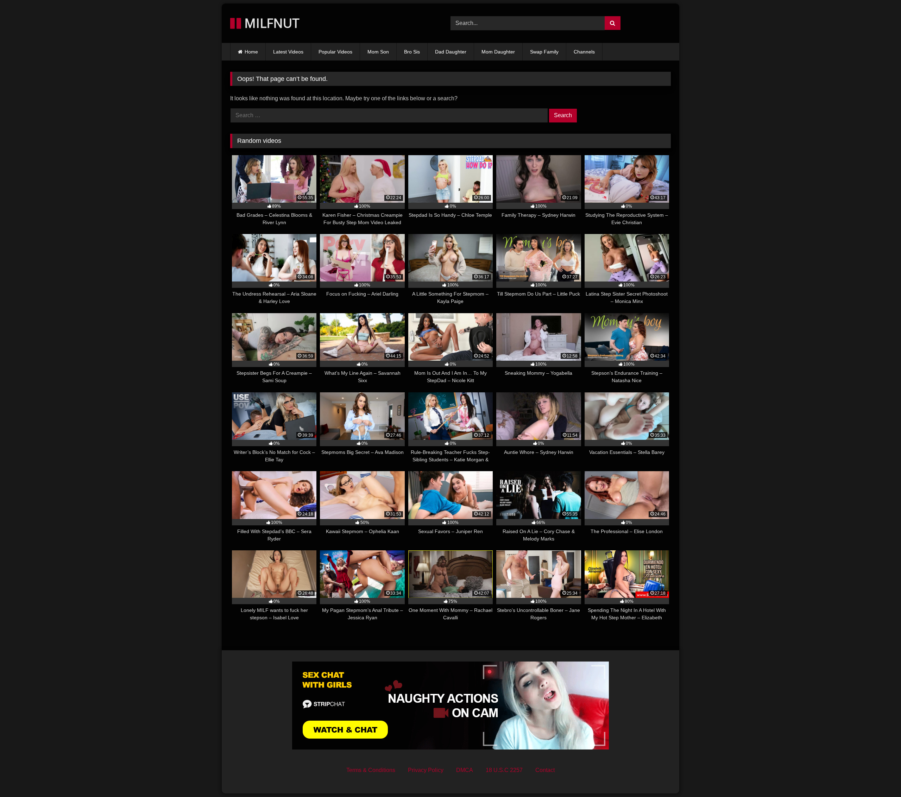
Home (251, 52)
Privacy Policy (425, 770)
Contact (545, 770)
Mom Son (378, 52)
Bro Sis (412, 52)
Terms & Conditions (370, 770)
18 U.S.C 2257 (504, 770)
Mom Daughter (498, 52)
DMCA (464, 770)
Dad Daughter (450, 52)
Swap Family (544, 52)
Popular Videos (335, 52)
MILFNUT (270, 23)
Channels (584, 52)
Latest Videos (288, 52)
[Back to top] (879, 776)
